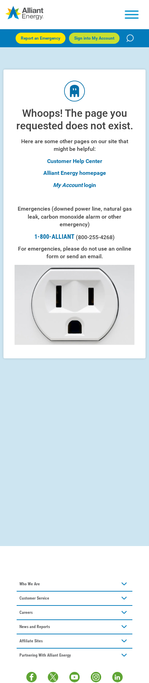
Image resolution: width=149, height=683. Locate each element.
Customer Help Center (74, 161)
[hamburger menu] (132, 14)
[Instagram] (96, 677)
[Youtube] (74, 677)
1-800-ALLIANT (74, 237)
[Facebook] (31, 677)
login (90, 185)
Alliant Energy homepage (74, 173)
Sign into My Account (94, 38)
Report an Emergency (40, 38)
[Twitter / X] (53, 677)
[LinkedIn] (117, 677)
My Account (67, 185)
